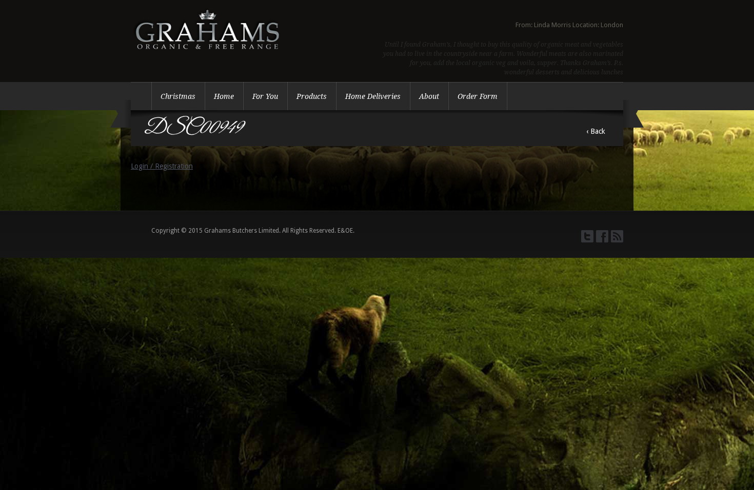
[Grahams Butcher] (208, 61)
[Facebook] (602, 236)
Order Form (478, 96)
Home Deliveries (373, 96)
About (429, 96)
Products (311, 96)
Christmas (178, 96)
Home (224, 96)
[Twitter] (587, 236)
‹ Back (595, 131)
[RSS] (617, 236)
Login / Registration (162, 166)
